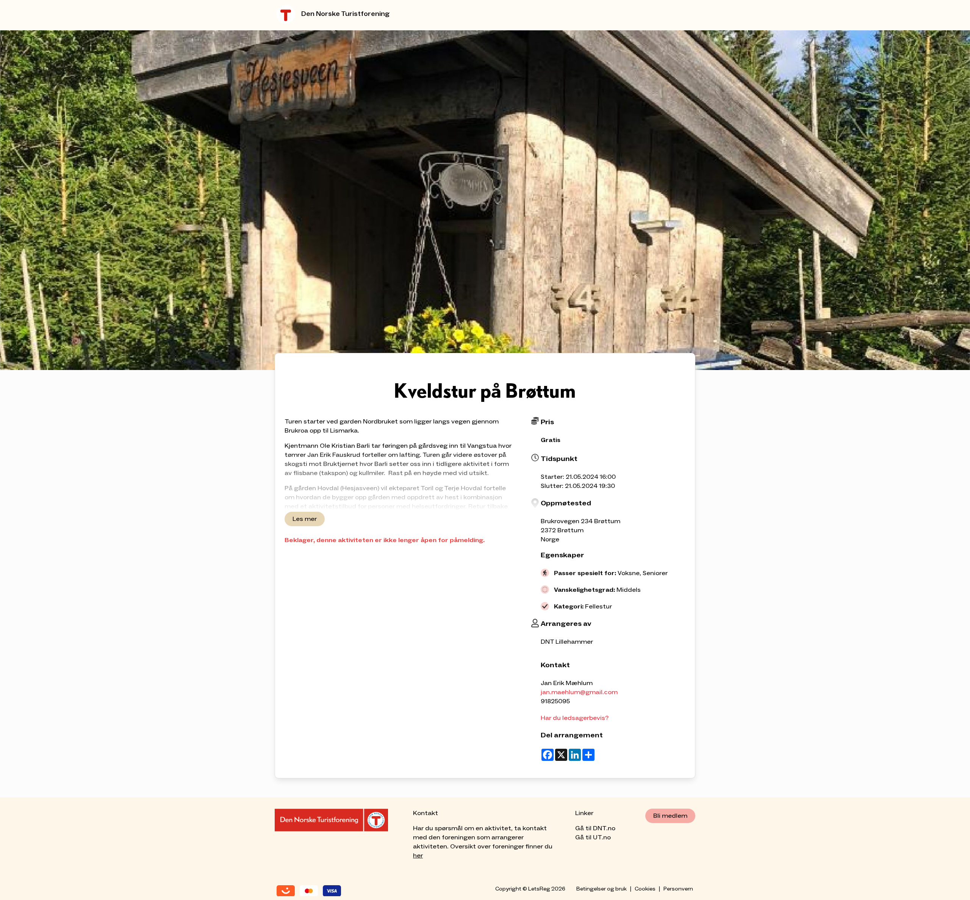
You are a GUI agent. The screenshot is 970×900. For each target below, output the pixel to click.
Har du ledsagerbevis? (575, 718)
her (418, 855)
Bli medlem (670, 816)
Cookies (645, 889)
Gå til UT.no (593, 837)
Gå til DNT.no (595, 828)
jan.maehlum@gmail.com (579, 692)
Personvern (678, 889)
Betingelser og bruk (601, 889)
